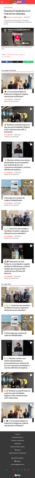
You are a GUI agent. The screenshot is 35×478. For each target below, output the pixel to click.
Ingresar (18, 450)
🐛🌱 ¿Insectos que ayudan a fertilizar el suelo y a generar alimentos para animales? (16, 230)
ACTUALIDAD (8, 7)
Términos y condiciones (17, 440)
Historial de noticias (17, 437)
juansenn (22, 54)
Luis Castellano (6, 57)
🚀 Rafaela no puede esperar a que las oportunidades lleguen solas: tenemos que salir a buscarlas (17, 128)
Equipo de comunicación (14, 17)
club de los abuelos (12, 54)
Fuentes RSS (17, 443)
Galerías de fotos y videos (17, 446)
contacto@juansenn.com (17, 464)
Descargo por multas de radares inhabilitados (14, 199)
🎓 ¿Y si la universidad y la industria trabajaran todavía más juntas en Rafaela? (16, 93)
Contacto (17, 434)
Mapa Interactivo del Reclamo (17, 453)
